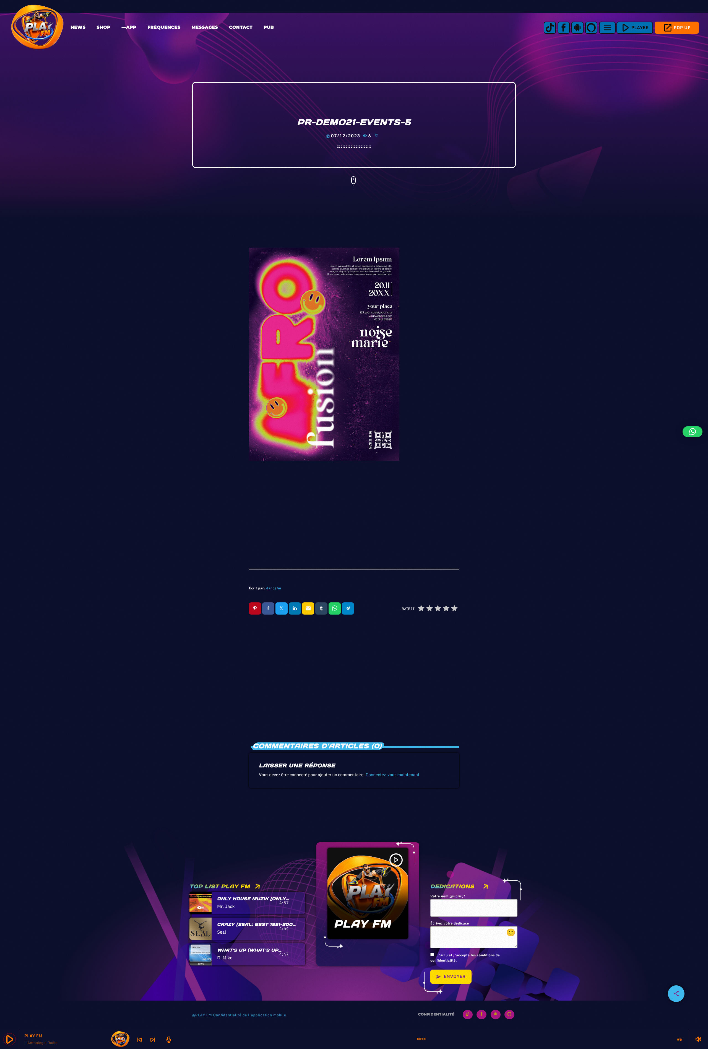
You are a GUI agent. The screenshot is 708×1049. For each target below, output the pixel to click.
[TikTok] (550, 28)
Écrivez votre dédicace (473, 929)
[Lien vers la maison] (37, 27)
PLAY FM (362, 924)
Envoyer (451, 976)
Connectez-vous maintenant (393, 774)
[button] (692, 431)
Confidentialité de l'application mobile (249, 1015)
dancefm (273, 588)
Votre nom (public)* (447, 896)
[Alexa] (591, 28)
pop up (677, 28)
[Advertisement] (354, 510)
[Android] (577, 28)
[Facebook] (564, 28)
